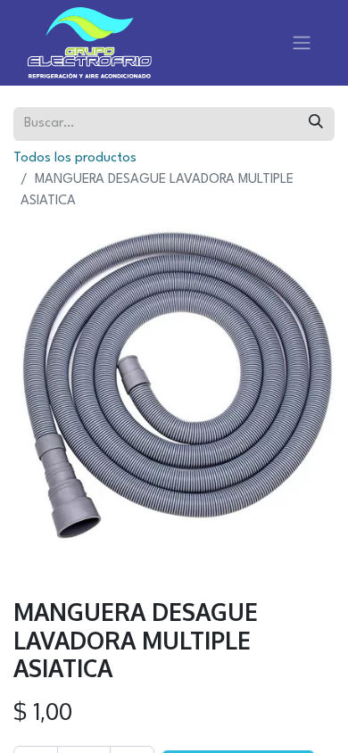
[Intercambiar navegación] (301, 43)
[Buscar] (316, 124)
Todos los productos (75, 158)
